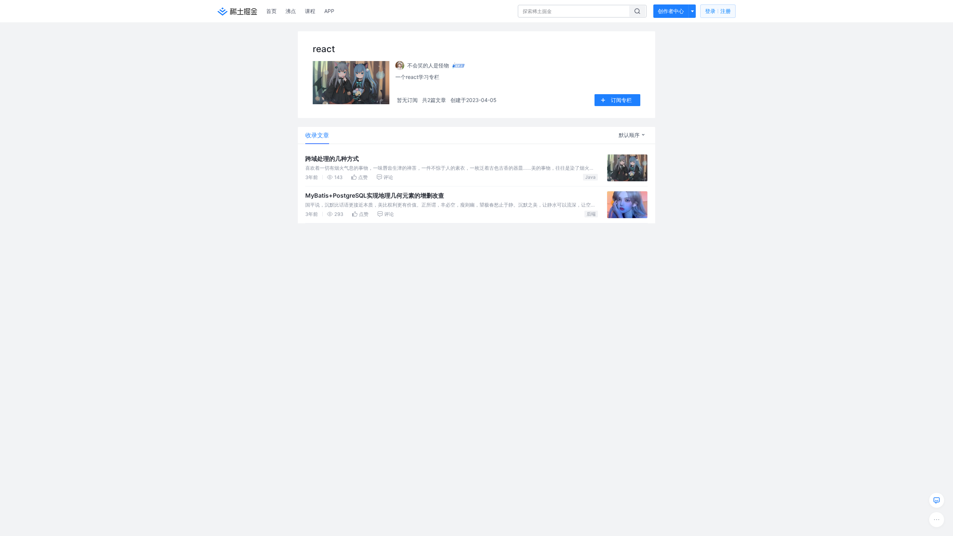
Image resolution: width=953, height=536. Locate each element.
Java (590, 177)
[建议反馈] (936, 500)
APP (329, 11)
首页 (271, 11)
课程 (310, 11)
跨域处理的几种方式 (332, 158)
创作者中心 (671, 11)
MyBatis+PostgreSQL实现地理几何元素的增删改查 (374, 195)
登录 (718, 11)
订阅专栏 (621, 100)
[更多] (936, 519)
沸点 (291, 11)
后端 (591, 214)
